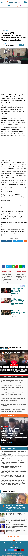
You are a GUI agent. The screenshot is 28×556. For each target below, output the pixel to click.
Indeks (9, 6)
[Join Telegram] (12, 550)
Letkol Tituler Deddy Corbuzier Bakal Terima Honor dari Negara (13, 457)
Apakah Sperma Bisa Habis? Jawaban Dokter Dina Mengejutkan (13, 399)
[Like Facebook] (5, 550)
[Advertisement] (14, 16)
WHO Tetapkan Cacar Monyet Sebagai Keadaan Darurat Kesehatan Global (13, 410)
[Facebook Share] (3, 266)
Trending (15, 6)
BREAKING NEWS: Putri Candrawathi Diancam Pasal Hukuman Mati (11, 466)
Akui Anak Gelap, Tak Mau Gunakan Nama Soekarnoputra (15, 531)
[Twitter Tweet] (7, 266)
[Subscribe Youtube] (22, 550)
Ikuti (21, 45)
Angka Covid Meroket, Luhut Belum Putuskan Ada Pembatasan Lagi (12, 381)
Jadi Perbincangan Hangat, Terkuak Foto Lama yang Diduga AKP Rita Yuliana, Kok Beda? (12, 477)
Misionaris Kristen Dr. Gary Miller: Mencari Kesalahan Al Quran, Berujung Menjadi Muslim (16, 526)
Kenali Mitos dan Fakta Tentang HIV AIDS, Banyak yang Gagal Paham (12, 393)
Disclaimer (13, 542)
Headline (22, 6)
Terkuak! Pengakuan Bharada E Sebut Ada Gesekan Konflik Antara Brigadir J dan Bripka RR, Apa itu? (14, 471)
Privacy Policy (7, 542)
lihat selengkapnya (13, 487)
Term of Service (20, 542)
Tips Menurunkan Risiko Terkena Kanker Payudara (13, 404)
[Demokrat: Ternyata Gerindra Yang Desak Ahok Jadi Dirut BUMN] (2, 515)
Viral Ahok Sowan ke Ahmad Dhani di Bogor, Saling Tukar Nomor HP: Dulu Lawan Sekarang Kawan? (13, 453)
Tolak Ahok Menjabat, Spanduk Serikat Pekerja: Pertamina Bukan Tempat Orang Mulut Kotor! (16, 520)
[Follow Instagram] (15, 550)
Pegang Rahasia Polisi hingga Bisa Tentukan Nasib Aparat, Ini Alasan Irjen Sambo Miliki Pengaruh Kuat (13, 462)
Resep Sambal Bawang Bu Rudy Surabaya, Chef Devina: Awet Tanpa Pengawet (12, 387)
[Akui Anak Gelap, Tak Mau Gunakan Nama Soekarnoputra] (2, 532)
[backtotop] (14, 541)
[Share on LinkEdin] (23, 266)
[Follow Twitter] (9, 550)
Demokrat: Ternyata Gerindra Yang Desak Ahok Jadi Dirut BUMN (15, 514)
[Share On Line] (20, 266)
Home (3, 6)
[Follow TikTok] (18, 550)
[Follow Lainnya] (25, 240)
